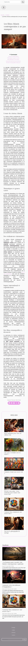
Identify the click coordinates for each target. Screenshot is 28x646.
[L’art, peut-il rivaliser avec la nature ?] (14, 444)
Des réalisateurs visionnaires (13, 59)
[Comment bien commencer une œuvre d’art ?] (14, 504)
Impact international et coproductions (13, 61)
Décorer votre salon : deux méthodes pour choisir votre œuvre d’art (12, 493)
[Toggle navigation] (4, 7)
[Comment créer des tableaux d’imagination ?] (14, 576)
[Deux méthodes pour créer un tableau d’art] (14, 425)
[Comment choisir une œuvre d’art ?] (14, 464)
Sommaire (14, 54)
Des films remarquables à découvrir (13, 62)
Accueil (2, 15)
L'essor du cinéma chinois (13, 56)
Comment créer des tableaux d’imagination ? (11, 586)
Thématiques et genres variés (13, 58)
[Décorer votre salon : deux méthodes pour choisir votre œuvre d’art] (14, 483)
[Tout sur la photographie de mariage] (14, 523)
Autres (13, 635)
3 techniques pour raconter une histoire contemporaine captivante (13, 563)
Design (13, 627)
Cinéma (7, 15)
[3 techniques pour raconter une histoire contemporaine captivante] (14, 553)
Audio (13, 630)
